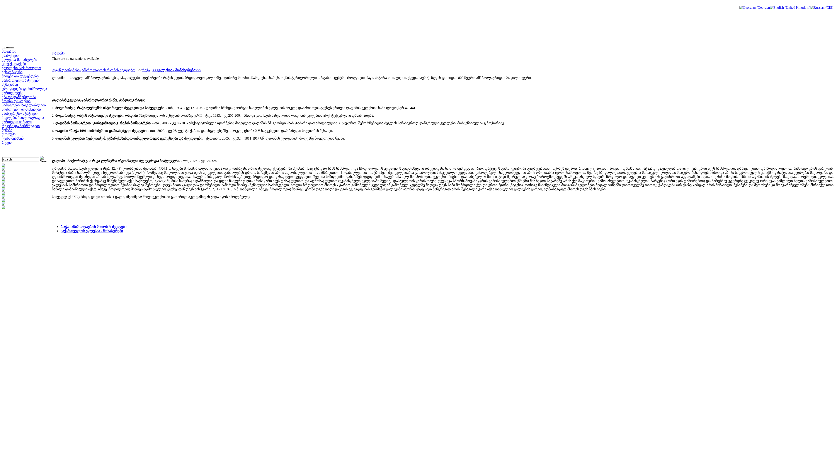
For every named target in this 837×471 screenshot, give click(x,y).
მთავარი (9, 51)
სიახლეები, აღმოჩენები (21, 109)
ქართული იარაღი (17, 122)
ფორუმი (8, 134)
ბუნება (7, 130)
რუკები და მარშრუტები (21, 126)
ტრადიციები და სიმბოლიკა (24, 88)
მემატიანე (10, 84)
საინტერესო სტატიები (19, 113)
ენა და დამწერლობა (19, 97)
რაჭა (146, 70)
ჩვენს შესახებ (13, 138)
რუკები (7, 142)
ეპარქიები (10, 55)
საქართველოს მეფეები (21, 80)
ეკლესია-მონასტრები (19, 59)
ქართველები (12, 93)
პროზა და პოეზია (16, 101)
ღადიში (58, 53)
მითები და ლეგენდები (20, 76)
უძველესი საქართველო (21, 68)
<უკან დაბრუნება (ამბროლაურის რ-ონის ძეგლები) (93, 70)
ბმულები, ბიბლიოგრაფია (23, 117)
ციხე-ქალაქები (14, 64)
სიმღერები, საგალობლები (24, 105)
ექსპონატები (12, 72)
